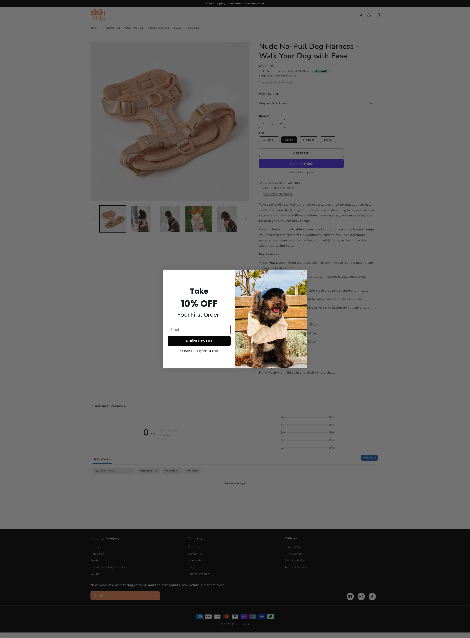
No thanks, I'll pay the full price (199, 351)
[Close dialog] (303, 273)
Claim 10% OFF (199, 340)
